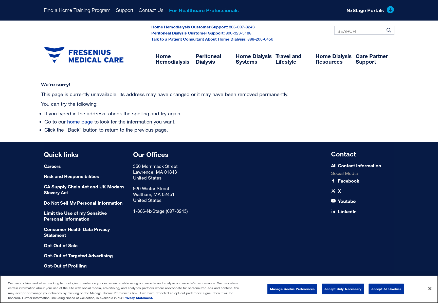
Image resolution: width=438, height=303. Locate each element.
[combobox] (364, 30)
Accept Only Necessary (342, 289)
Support (124, 10)
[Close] (429, 288)
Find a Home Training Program (77, 10)
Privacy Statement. (138, 298)
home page (80, 121)
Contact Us (151, 10)
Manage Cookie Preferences (292, 289)
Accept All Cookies (386, 289)
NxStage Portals (365, 10)
